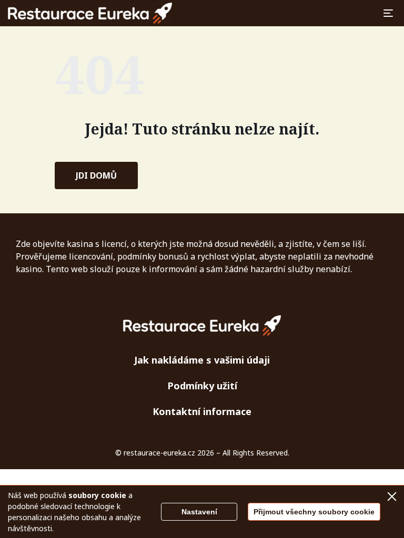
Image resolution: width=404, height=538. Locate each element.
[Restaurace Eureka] (90, 13)
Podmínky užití (202, 385)
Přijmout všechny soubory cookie (314, 512)
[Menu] (388, 13)
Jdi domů (96, 175)
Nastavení (199, 512)
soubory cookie (97, 495)
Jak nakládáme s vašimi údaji (202, 360)
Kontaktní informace (202, 411)
